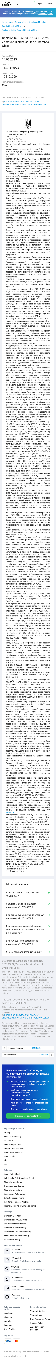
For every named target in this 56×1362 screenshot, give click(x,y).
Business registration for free (28, 1116)
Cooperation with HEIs (14, 1148)
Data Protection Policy (40, 1319)
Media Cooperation (12, 1144)
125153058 (36, 1048)
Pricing (7, 1132)
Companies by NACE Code (15, 1220)
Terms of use (36, 1315)
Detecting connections (14, 1198)
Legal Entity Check (12, 1174)
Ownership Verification (14, 1186)
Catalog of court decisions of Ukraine (30, 22)
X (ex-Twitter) (10, 1329)
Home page (7, 22)
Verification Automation (14, 1194)
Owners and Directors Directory (17, 1232)
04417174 (10, 812)
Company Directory (12, 1216)
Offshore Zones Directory (15, 1228)
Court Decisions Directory (15, 1224)
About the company (12, 1136)
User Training (10, 1156)
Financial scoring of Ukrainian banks (20, 1206)
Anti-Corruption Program (37, 1328)
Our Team (8, 1140)
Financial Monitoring (13, 1182)
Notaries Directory (12, 1239)
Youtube (8, 1321)
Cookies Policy (36, 1323)
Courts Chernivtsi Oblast (12, 26)
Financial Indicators (13, 1190)
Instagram (8, 1325)
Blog (6, 1160)
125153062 (43, 1055)
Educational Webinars (13, 1152)
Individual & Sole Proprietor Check (19, 1178)
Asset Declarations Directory (16, 1236)
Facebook (8, 1313)
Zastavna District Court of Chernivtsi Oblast (20, 30)
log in (40, 4)
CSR (6, 1164)
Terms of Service (37, 1311)
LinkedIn (8, 1317)
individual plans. (45, 14)
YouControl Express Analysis (16, 1202)
